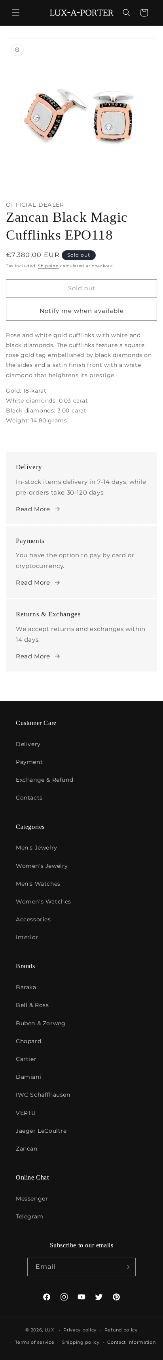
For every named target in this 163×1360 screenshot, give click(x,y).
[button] (16, 12)
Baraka (26, 987)
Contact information (131, 1342)
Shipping (48, 266)
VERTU (26, 1112)
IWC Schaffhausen (43, 1094)
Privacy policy (80, 1330)
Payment (29, 761)
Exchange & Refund (44, 779)
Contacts (29, 797)
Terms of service (34, 1342)
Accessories (33, 919)
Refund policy (121, 1330)
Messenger (32, 1198)
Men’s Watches (38, 883)
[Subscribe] (126, 1267)
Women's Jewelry (42, 865)
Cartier (26, 1059)
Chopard (28, 1041)
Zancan (27, 1148)
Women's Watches (43, 901)
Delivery (28, 744)
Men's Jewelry (36, 847)
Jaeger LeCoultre (41, 1130)
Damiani (28, 1076)
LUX (49, 1330)
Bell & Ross (32, 1005)
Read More (33, 509)
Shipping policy (81, 1342)
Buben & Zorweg (40, 1023)
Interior (27, 937)
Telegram (30, 1216)
